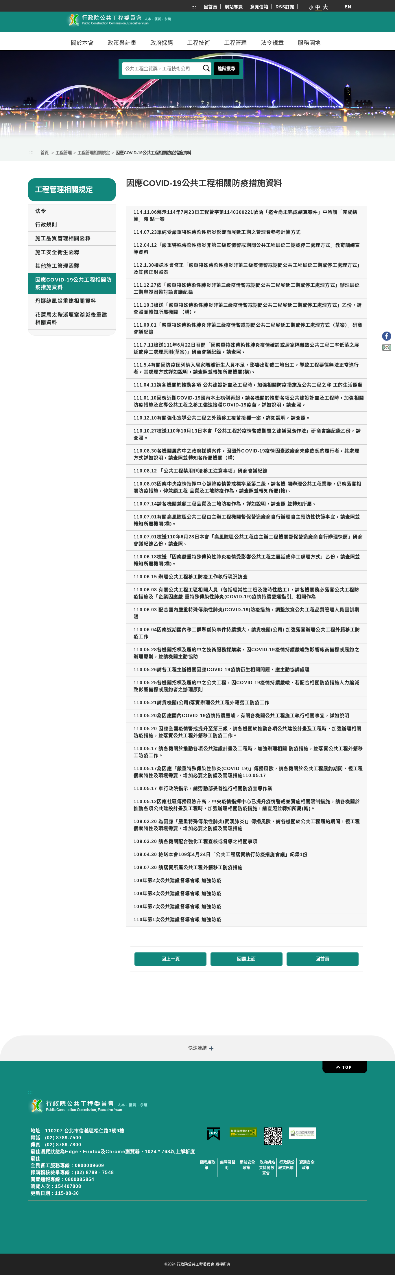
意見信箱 (259, 6)
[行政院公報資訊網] (302, 1137)
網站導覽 (234, 6)
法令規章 (272, 43)
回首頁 (210, 6)
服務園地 (309, 43)
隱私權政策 (207, 1165)
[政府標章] (213, 1139)
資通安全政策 (307, 1165)
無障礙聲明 (227, 1165)
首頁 (44, 152)
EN (348, 6)
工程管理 (235, 43)
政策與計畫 (122, 43)
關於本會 (82, 43)
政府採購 (161, 43)
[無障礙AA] (243, 1135)
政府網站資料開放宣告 (267, 1167)
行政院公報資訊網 (286, 1165)
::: (193, 6)
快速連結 (197, 1048)
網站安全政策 (247, 1165)
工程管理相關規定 (93, 152)
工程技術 (198, 43)
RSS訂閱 (285, 6)
